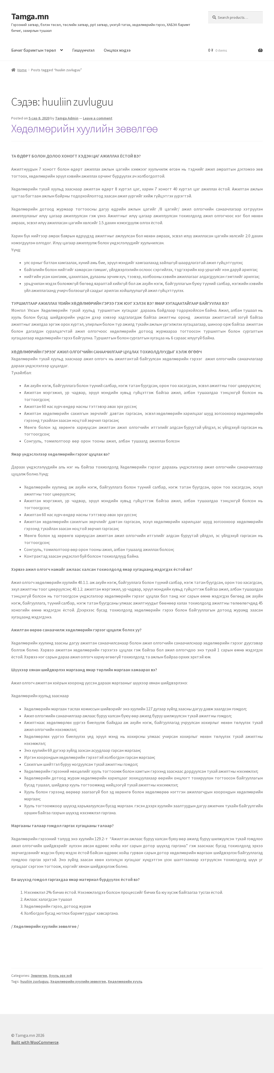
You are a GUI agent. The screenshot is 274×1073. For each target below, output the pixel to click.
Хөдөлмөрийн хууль (125, 981)
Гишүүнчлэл (83, 50)
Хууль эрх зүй (60, 975)
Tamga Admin (66, 118)
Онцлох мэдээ (117, 50)
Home (22, 69)
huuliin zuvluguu (34, 981)
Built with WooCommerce (35, 1042)
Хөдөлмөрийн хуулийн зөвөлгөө (84, 128)
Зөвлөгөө (39, 975)
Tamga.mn (30, 16)
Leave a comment (97, 118)
